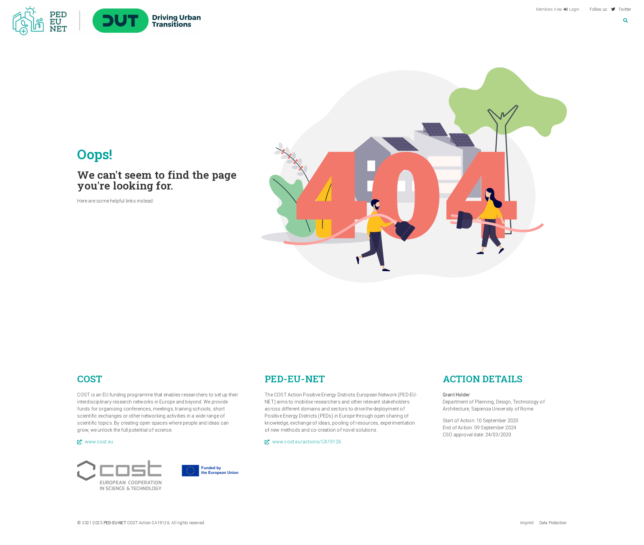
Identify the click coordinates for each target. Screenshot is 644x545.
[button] (625, 20)
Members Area (549, 9)
